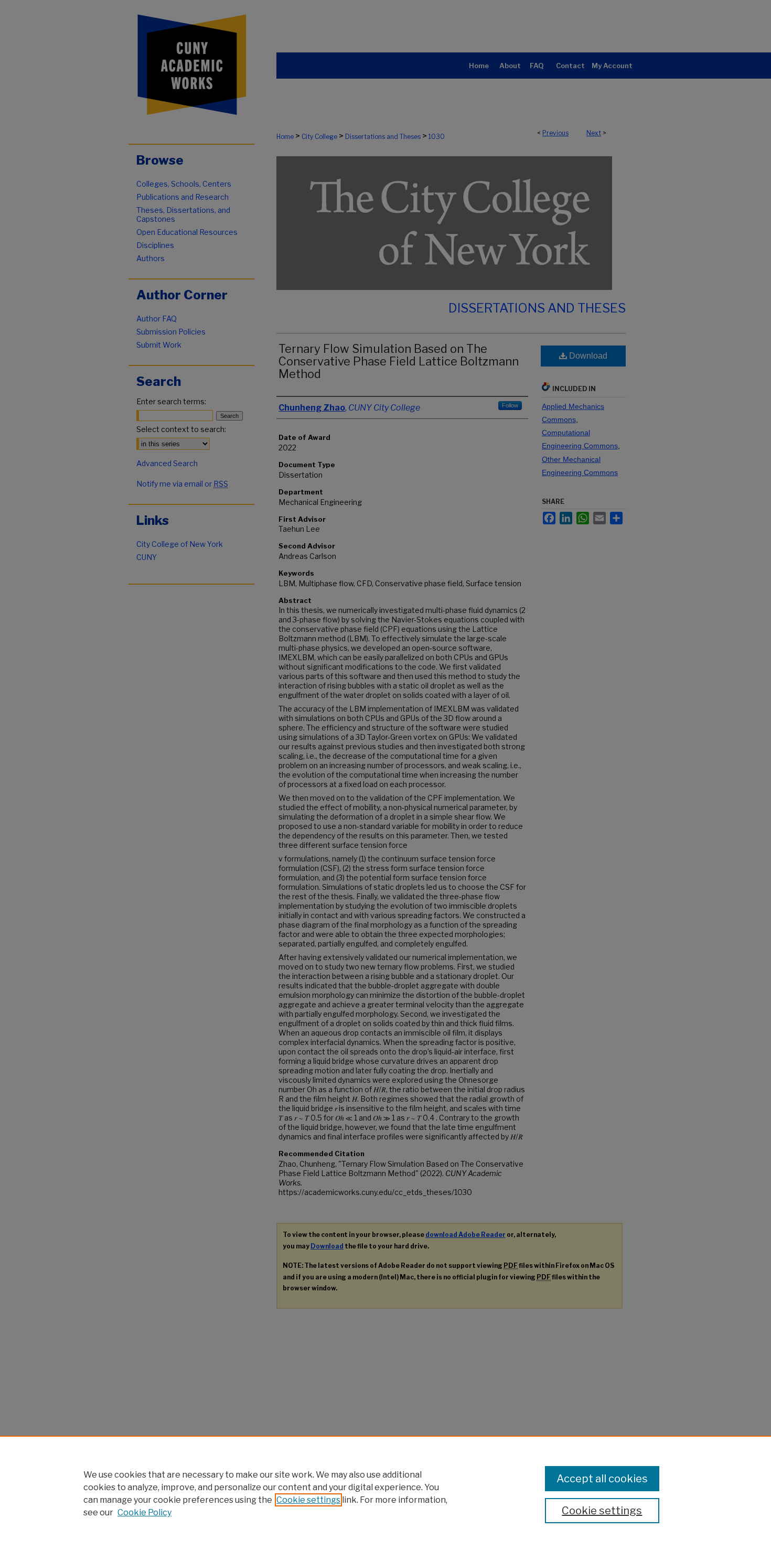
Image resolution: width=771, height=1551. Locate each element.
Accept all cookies (602, 1478)
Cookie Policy (144, 1512)
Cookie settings (308, 1500)
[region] (385, 1493)
